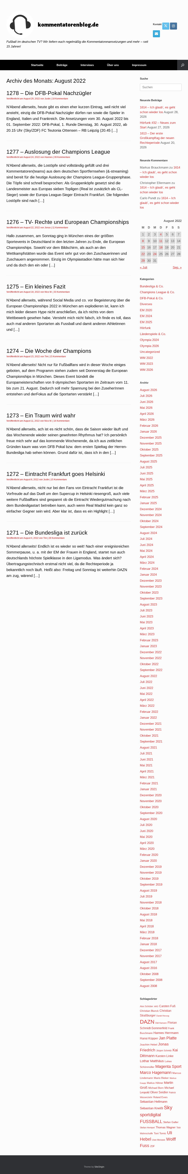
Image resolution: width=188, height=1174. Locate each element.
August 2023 (148, 604)
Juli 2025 (146, 467)
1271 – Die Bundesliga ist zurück (46, 533)
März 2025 (147, 491)
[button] (182, 65)
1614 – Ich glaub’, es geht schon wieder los (160, 172)
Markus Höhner (155, 1083)
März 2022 (147, 705)
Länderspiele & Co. (153, 334)
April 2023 (147, 628)
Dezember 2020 (151, 795)
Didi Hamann (161, 1023)
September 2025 (151, 455)
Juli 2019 (146, 896)
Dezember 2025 (151, 437)
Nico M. (48, 292)
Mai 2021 (146, 765)
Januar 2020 (148, 860)
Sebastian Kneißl (151, 1108)
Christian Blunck (149, 1010)
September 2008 (151, 980)
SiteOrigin (99, 1167)
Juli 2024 (146, 539)
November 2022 (151, 658)
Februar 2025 (149, 497)
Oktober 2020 (149, 807)
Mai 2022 (146, 694)
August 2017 (148, 962)
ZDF (152, 1146)
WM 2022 (146, 358)
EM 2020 (146, 310)
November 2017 (151, 956)
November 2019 (151, 872)
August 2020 (148, 819)
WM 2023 (146, 363)
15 (143, 247)
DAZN (147, 1022)
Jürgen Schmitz (164, 1050)
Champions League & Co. (157, 292)
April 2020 (147, 843)
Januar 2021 (148, 789)
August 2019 (148, 890)
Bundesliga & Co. (152, 286)
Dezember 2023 (151, 580)
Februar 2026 (149, 425)
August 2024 (148, 533)
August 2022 (148, 676)
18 (160, 247)
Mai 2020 (146, 837)
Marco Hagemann (155, 1072)
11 (160, 241)
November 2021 (151, 729)
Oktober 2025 (149, 449)
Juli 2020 (146, 825)
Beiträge (62, 65)
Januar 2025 (148, 503)
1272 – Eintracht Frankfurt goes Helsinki (55, 474)
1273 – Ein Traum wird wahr (40, 415)
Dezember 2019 (151, 866)
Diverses (146, 304)
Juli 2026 (146, 396)
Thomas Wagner (166, 1127)
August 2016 (148, 968)
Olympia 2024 (149, 340)
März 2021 (147, 777)
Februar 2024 (149, 568)
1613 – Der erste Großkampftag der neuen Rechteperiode (157, 138)
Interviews (87, 65)
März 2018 (147, 932)
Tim (46, 356)
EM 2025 (146, 322)
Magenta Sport (168, 1066)
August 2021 (148, 747)
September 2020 (151, 813)
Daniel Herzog (162, 1016)
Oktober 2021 (149, 735)
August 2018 (148, 914)
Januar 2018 (148, 944)
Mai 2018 (146, 920)
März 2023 (147, 634)
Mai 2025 (146, 479)
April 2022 (147, 700)
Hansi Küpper (149, 1038)
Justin (47, 98)
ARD (156, 1006)
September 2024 (151, 527)
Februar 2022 (149, 712)
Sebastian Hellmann (153, 1101)
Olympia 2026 (149, 346)
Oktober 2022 (149, 664)
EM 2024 (146, 316)
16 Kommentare (62, 421)
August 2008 (148, 986)
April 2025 (147, 485)
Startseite (37, 65)
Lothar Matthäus (152, 1061)
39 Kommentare (62, 157)
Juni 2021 (146, 759)
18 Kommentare (60, 98)
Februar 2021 (149, 783)
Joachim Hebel (148, 1044)
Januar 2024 (148, 574)
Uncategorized (150, 352)
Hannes (49, 157)
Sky (168, 1107)
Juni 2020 (146, 831)
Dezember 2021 (151, 723)
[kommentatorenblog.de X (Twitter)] (165, 26)
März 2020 (147, 849)
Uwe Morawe (158, 1140)
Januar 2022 (148, 717)
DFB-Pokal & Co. (151, 298)
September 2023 (151, 598)
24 (154, 254)
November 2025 (151, 443)
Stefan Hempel (147, 1127)
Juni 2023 (146, 616)
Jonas (48, 227)
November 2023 (151, 586)
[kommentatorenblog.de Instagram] (173, 26)
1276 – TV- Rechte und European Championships (67, 222)
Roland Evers (160, 1097)
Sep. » (177, 267)
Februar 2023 (149, 640)
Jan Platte (168, 1038)
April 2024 (147, 557)
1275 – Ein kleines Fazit (35, 287)
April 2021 (147, 771)
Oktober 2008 (149, 974)
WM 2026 (146, 370)
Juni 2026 (146, 402)
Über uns (113, 65)
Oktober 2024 (149, 521)
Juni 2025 (146, 473)
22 (143, 254)
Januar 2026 (148, 431)
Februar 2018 (149, 938)
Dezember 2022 (151, 652)
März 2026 (147, 419)
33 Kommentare (62, 292)
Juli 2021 (146, 753)
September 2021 (151, 741)
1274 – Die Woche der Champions (48, 351)
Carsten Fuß (167, 1006)
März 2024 (147, 562)
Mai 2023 (146, 622)
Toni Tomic (160, 1133)
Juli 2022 (146, 682)
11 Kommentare (60, 227)
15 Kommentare (58, 356)
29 (143, 260)
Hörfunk (145, 328)
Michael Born (156, 1087)
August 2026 (148, 390)
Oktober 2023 (149, 592)
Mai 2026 (146, 407)
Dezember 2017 (151, 950)
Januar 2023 (148, 646)
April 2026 (147, 414)
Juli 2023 (146, 610)
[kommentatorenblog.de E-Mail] (156, 33)
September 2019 (151, 884)
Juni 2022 (146, 688)
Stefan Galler (170, 1122)
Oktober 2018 (149, 908)
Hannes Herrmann (165, 1033)
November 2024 (151, 515)
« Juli (143, 267)
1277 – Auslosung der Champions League (58, 152)
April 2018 (147, 926)
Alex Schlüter (146, 1006)
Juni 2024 (146, 545)
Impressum (139, 65)
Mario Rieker (161, 1078)
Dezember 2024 (151, 509)
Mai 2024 (146, 551)
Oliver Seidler (159, 1092)
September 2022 (151, 670)
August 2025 (148, 461)
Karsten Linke (164, 1056)
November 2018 (151, 902)
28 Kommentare (57, 538)
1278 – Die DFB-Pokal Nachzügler (48, 93)
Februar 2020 (149, 855)
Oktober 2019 (149, 878)
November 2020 (151, 801)
